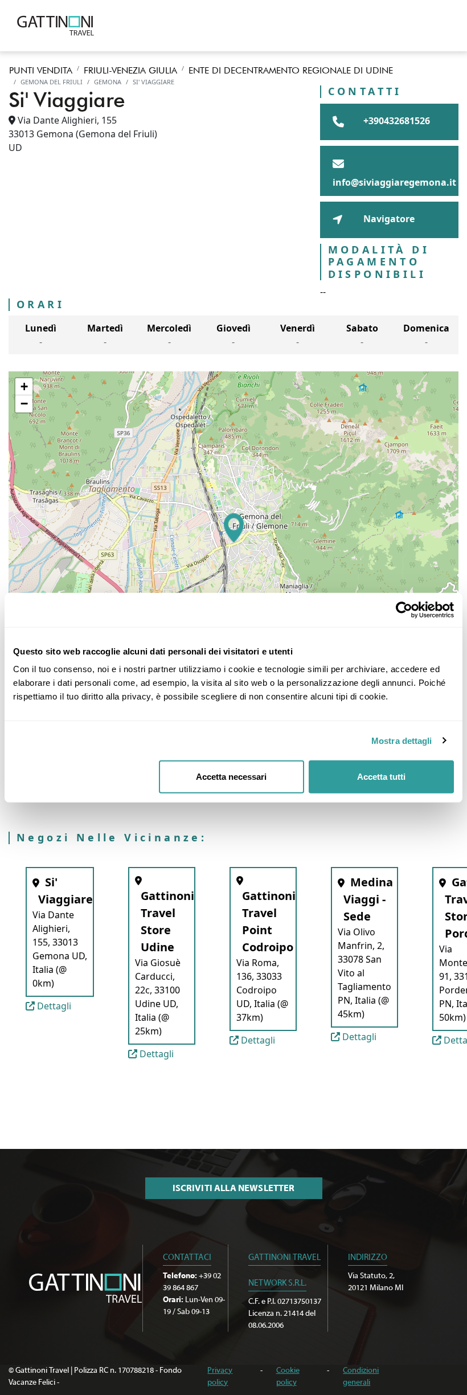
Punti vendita (40, 70)
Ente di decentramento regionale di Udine (291, 70)
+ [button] (24, 386)
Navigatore (388, 218)
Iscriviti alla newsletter (234, 1188)
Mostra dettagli (401, 740)
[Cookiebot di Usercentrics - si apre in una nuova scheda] (404, 609)
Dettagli (53, 1006)
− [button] (24, 403)
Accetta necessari (231, 777)
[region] (233, 528)
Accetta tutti (381, 777)
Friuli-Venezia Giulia (130, 70)
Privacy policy (219, 1376)
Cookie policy (288, 1376)
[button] (234, 527)
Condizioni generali (361, 1376)
